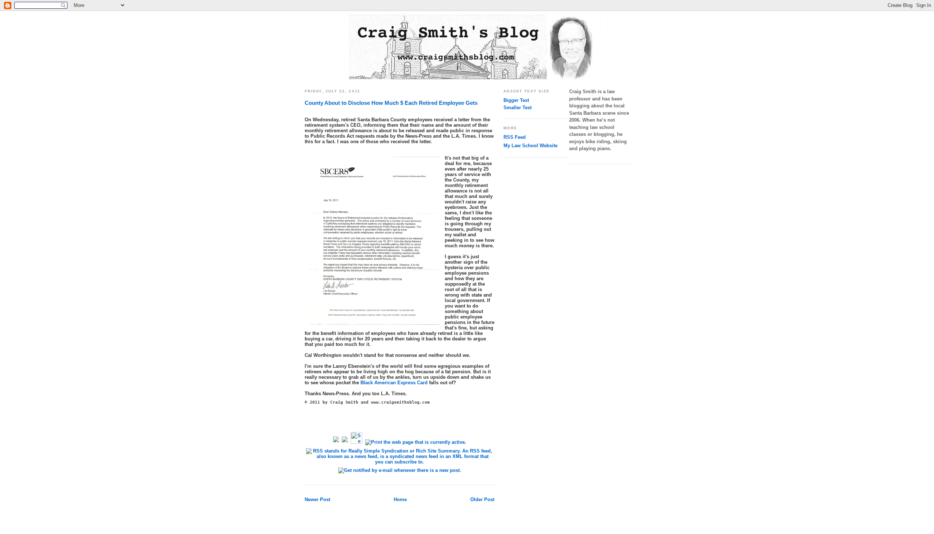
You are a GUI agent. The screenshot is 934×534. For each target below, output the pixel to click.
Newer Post (317, 499)
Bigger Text (516, 100)
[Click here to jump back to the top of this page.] (344, 442)
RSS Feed (514, 137)
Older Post (482, 499)
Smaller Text (517, 107)
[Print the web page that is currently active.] (416, 442)
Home (400, 499)
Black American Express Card (394, 382)
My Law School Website (530, 145)
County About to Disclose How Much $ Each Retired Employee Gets (391, 103)
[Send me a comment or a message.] (356, 442)
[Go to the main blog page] (336, 442)
